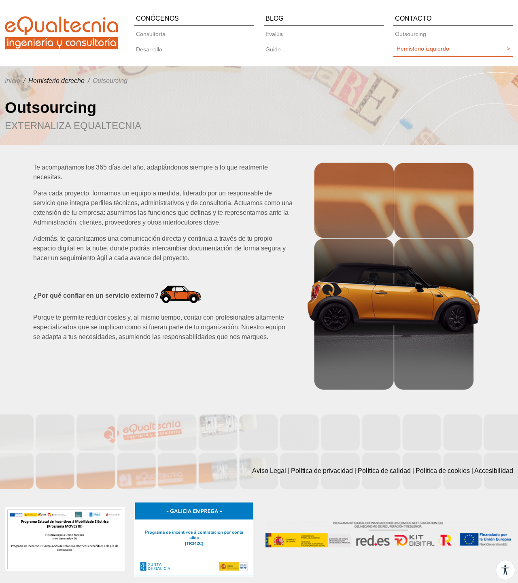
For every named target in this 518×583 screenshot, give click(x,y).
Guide (273, 49)
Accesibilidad (493, 470)
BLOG (274, 18)
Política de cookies (443, 470)
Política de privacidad (322, 470)
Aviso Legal (269, 470)
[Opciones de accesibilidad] (505, 570)
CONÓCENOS (157, 18)
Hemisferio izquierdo (453, 48)
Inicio (12, 80)
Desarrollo (149, 49)
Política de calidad (384, 470)
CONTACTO (413, 18)
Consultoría (151, 34)
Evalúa (274, 34)
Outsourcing (410, 34)
